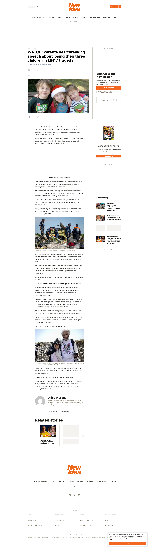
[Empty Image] (100, 228)
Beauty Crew (109, 525)
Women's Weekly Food (87, 520)
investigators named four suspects (66, 138)
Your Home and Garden (35, 525)
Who (56, 523)
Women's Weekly (85, 518)
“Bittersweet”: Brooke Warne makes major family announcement (114, 217)
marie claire (109, 518)
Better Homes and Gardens (36, 523)
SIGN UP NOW (109, 88)
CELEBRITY (60, 17)
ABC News (68, 259)
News (34, 48)
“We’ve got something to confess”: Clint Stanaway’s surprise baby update (113, 207)
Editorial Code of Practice (98, 503)
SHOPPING (84, 17)
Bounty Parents (85, 528)
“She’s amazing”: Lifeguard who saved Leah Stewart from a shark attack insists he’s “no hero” (48, 441)
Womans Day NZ (59, 520)
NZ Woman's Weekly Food (87, 523)
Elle (106, 520)
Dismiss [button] (127, 543)
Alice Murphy (35, 69)
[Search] (38, 7)
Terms (60, 503)
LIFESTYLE (106, 17)
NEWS (68, 17)
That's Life (58, 528)
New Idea (58, 525)
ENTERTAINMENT (95, 17)
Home (29, 48)
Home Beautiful (32, 520)
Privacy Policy (100, 92)
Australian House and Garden (37, 518)
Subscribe (69, 503)
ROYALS (51, 17)
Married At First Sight (38, 17)
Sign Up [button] (115, 7)
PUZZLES (115, 17)
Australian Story (51, 196)
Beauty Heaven (109, 523)
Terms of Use (108, 92)
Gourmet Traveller (86, 525)
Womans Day (59, 518)
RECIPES (75, 17)
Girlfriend (108, 528)
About (43, 503)
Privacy (52, 503)
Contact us (81, 503)
